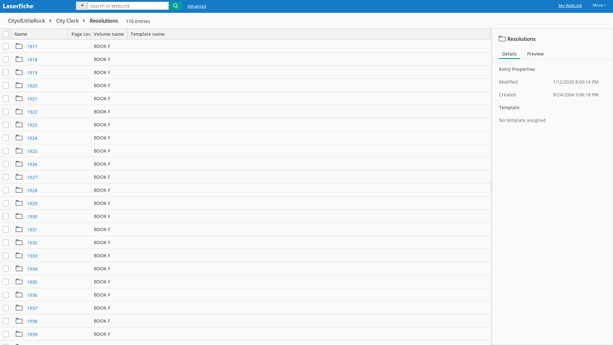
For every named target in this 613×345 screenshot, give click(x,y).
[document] (552, 187)
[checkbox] (6, 34)
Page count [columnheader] (81, 34)
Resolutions (104, 20)
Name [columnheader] (20, 34)
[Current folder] (82, 6)
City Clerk (68, 20)
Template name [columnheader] (147, 34)
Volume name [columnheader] (109, 34)
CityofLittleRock (27, 20)
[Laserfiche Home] (33, 5)
